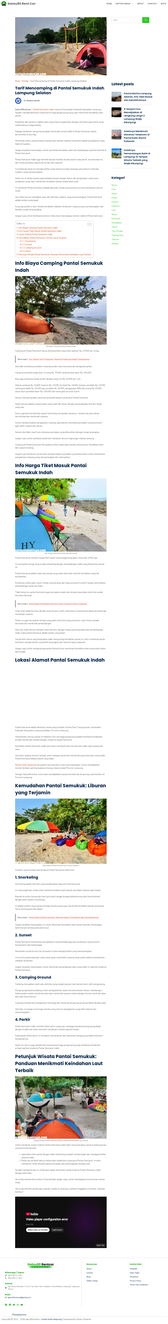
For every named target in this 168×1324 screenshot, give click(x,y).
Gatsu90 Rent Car (22, 3)
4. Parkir (27, 251)
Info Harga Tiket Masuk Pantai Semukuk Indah (40, 231)
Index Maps (134, 1273)
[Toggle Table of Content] (88, 224)
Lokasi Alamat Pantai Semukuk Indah (35, 234)
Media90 (133, 1269)
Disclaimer (134, 1277)
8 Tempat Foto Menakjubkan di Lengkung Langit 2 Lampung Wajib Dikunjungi (134, 115)
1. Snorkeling (29, 241)
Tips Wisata (117, 231)
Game (114, 193)
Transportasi (117, 235)
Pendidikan (117, 222)
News (114, 214)
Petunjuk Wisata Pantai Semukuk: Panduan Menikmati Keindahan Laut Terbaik (54, 254)
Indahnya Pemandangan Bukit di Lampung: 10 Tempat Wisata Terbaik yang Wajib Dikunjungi (137, 157)
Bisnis (114, 185)
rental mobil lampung (51, 1319)
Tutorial (115, 239)
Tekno (114, 227)
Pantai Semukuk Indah (43, 109)
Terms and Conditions (139, 1285)
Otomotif (116, 218)
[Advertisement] (132, 54)
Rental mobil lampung (25, 764)
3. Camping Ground (32, 247)
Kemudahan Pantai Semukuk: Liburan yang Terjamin (42, 237)
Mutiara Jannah (33, 100)
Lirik (114, 210)
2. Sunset (27, 244)
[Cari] (145, 20)
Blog (163, 3)
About (140, 3)
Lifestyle (116, 206)
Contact (152, 3)
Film (114, 189)
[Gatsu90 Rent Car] (3, 3)
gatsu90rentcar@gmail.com (19, 1297)
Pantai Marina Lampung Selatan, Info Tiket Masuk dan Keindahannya (138, 97)
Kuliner (115, 202)
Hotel (114, 197)
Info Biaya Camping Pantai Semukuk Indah (38, 227)
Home (109, 3)
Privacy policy (135, 1281)
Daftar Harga (122, 3)
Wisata (25, 81)
